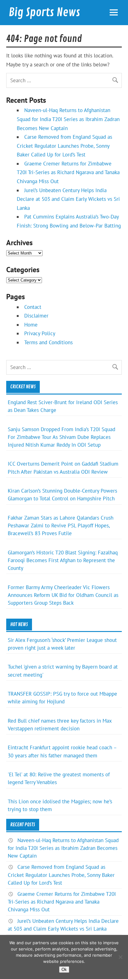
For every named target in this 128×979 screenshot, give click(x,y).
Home (31, 324)
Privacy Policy (39, 333)
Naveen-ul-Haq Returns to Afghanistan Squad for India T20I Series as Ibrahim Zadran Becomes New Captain (68, 119)
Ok (64, 969)
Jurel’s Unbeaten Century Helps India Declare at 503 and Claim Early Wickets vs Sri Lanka (68, 199)
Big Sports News (44, 12)
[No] (120, 957)
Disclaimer (36, 315)
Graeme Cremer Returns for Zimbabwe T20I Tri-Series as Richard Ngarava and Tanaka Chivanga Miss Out (68, 172)
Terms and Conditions (48, 342)
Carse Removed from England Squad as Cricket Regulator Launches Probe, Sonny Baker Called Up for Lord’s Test (64, 145)
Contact (32, 307)
